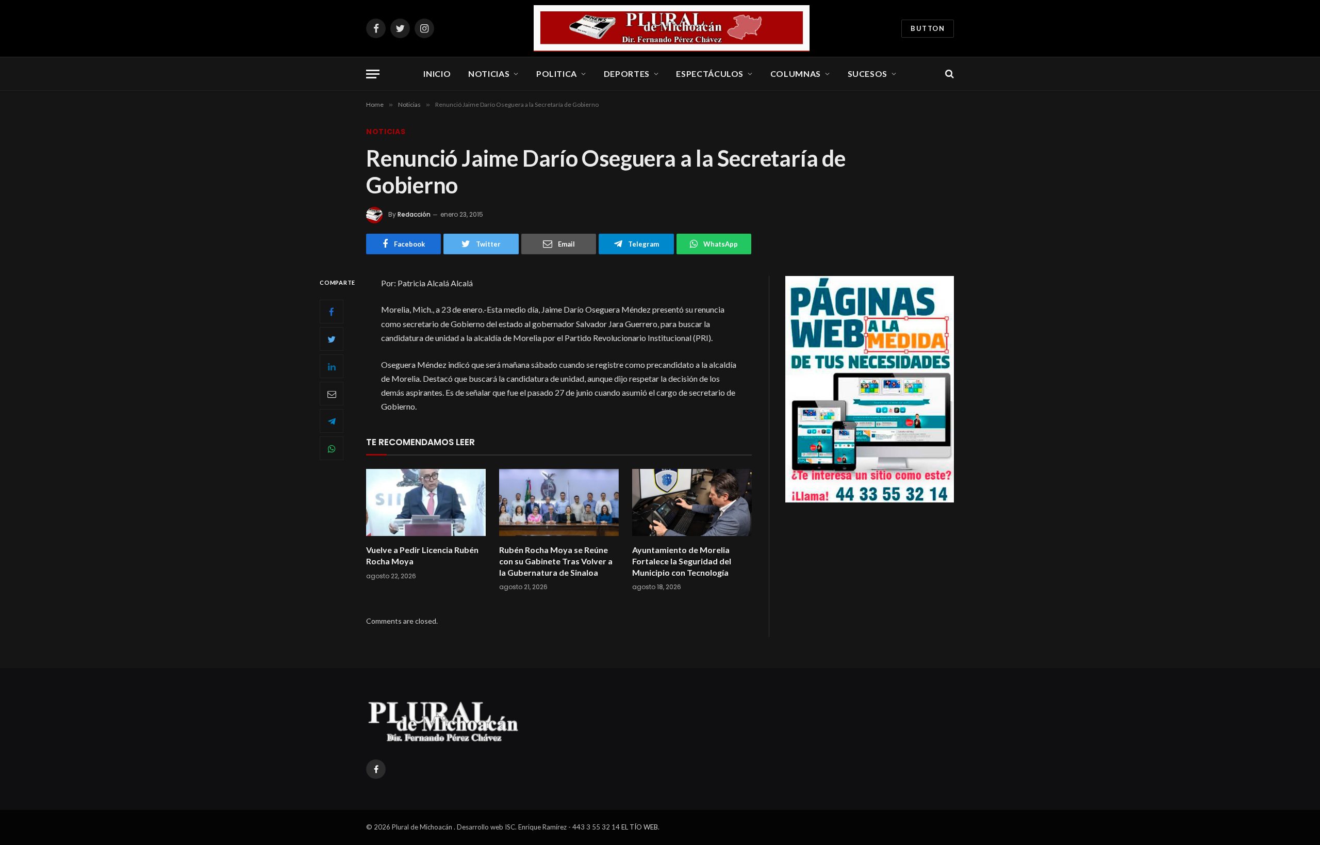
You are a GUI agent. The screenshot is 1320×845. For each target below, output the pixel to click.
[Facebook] (331, 311)
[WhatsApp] (331, 448)
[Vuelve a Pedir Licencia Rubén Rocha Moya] (426, 503)
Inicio (437, 73)
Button (928, 28)
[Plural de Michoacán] (672, 28)
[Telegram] (331, 421)
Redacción (414, 214)
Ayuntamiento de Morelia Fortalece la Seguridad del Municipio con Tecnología (681, 561)
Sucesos (867, 73)
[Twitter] (331, 339)
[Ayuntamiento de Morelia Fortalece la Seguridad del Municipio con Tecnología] (692, 503)
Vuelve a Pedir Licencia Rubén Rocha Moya (422, 555)
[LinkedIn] (331, 366)
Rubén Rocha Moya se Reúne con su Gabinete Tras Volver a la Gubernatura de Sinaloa (556, 561)
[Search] (948, 74)
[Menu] (373, 74)
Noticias (488, 73)
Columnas (795, 73)
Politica (556, 73)
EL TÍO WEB (639, 827)
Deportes (627, 73)
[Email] (331, 393)
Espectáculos (710, 73)
